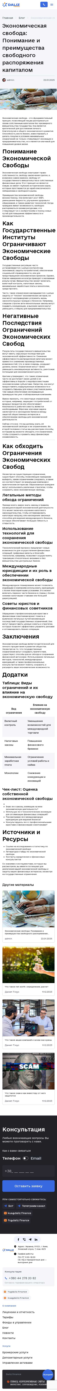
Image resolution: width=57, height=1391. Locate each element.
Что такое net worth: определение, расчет (26, 987)
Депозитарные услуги (17, 1357)
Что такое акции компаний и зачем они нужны (28, 1040)
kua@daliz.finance (19, 1213)
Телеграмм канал (33, 1206)
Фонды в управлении (16, 1322)
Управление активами (17, 1362)
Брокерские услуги (15, 1352)
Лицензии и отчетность (18, 1312)
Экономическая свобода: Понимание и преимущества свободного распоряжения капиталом (26, 932)
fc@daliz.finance (18, 1220)
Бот (10, 1206)
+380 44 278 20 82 (44, 5)
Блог (5, 1327)
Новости (8, 1332)
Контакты (8, 1338)
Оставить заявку (28, 1186)
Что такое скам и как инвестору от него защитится (25, 1094)
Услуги (6, 1346)
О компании (9, 1305)
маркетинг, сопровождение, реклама (28, 1384)
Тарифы (7, 1317)
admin (10, 80)
